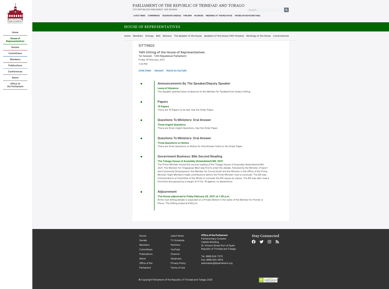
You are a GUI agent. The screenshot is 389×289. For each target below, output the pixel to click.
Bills (158, 35)
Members (138, 35)
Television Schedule (171, 15)
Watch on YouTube (176, 70)
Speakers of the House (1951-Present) (224, 35)
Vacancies (198, 15)
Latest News (139, 15)
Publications (146, 254)
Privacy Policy (178, 263)
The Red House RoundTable (247, 15)
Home (127, 35)
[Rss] (277, 241)
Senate (143, 240)
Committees (145, 249)
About (142, 258)
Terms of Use (178, 267)
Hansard (158, 70)
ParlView (187, 15)
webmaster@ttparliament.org (216, 263)
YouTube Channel (175, 251)
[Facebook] (253, 241)
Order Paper (145, 70)
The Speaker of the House (188, 35)
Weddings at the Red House (219, 15)
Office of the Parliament (146, 265)
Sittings (149, 35)
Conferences (154, 15)
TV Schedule (177, 240)
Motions (167, 35)
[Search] (286, 10)
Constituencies (281, 35)
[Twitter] (261, 241)
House (142, 235)
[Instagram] (269, 241)
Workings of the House (258, 35)
